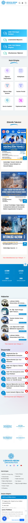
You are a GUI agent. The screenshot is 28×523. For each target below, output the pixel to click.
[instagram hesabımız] (14, 465)
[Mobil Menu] (22, 3)
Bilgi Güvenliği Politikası (21, 483)
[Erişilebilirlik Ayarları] (4, 518)
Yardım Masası (19, 474)
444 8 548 (5, 505)
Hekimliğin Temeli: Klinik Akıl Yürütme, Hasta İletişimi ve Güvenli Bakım (12, 164)
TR (25, 2)
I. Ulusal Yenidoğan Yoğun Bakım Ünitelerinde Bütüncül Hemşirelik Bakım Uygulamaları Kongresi (14, 207)
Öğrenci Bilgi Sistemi (7, 481)
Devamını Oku (22, 305)
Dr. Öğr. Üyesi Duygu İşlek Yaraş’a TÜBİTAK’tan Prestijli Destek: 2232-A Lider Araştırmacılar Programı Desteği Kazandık (17, 311)
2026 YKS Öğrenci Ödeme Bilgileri (14, 366)
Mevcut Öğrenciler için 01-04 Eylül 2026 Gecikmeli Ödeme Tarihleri (15, 386)
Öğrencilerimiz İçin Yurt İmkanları (13, 360)
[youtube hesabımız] (21, 465)
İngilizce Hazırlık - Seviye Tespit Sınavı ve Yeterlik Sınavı (16, 379)
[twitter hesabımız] (17, 465)
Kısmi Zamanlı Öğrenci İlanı (15, 392)
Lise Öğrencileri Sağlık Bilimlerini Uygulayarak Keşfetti (17, 328)
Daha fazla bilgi (15, 519)
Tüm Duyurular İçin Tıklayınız (13, 396)
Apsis (7, 485)
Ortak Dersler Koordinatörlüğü (5, 477)
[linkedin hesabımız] (10, 465)
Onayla (22, 519)
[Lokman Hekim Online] (25, 264)
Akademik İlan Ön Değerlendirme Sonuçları (14, 354)
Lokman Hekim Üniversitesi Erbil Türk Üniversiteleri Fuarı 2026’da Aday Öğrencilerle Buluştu (17, 336)
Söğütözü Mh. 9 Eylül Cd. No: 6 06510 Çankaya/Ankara (12, 502)
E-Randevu (5, 488)
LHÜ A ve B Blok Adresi (9, 497)
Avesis (3, 485)
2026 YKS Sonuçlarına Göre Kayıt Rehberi (15, 373)
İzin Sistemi (18, 481)
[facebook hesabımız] (7, 465)
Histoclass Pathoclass (7, 483)
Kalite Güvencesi (20, 478)
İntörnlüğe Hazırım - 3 (10, 248)
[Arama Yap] (19, 3)
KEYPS (4, 474)
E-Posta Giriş (10, 474)
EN (26, 3)
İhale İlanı (18, 476)
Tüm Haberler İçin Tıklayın (13, 344)
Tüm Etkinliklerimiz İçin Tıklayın (13, 257)
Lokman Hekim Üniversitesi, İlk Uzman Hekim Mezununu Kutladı (18, 302)
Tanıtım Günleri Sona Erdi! (16, 319)
